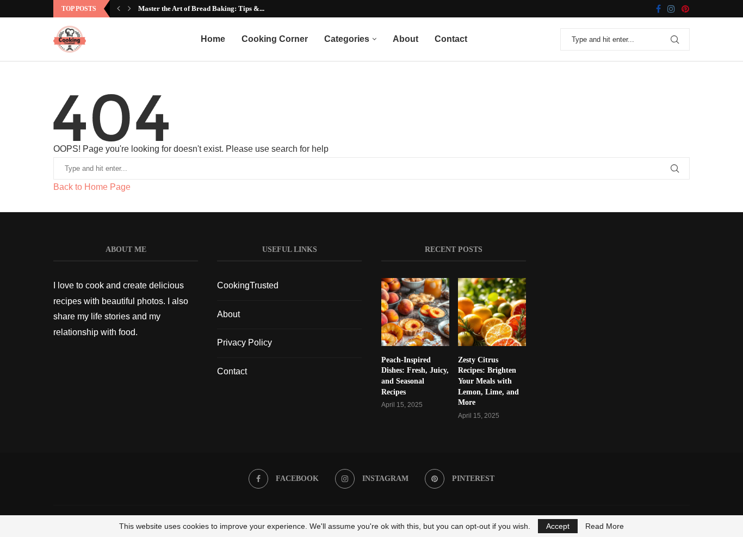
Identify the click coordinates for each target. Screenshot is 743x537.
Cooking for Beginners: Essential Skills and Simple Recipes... (242, 8)
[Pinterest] (685, 9)
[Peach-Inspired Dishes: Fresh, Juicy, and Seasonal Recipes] (415, 312)
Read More (604, 526)
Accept (557, 526)
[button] (118, 8)
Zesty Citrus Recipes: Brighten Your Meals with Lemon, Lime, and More (488, 381)
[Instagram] (671, 9)
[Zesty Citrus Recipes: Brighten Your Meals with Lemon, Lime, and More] (492, 312)
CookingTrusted (247, 285)
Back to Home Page (92, 187)
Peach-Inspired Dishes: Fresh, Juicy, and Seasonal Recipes (415, 376)
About (405, 39)
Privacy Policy (244, 342)
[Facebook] (658, 9)
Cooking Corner (275, 39)
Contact (451, 39)
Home (213, 39)
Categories (346, 39)
